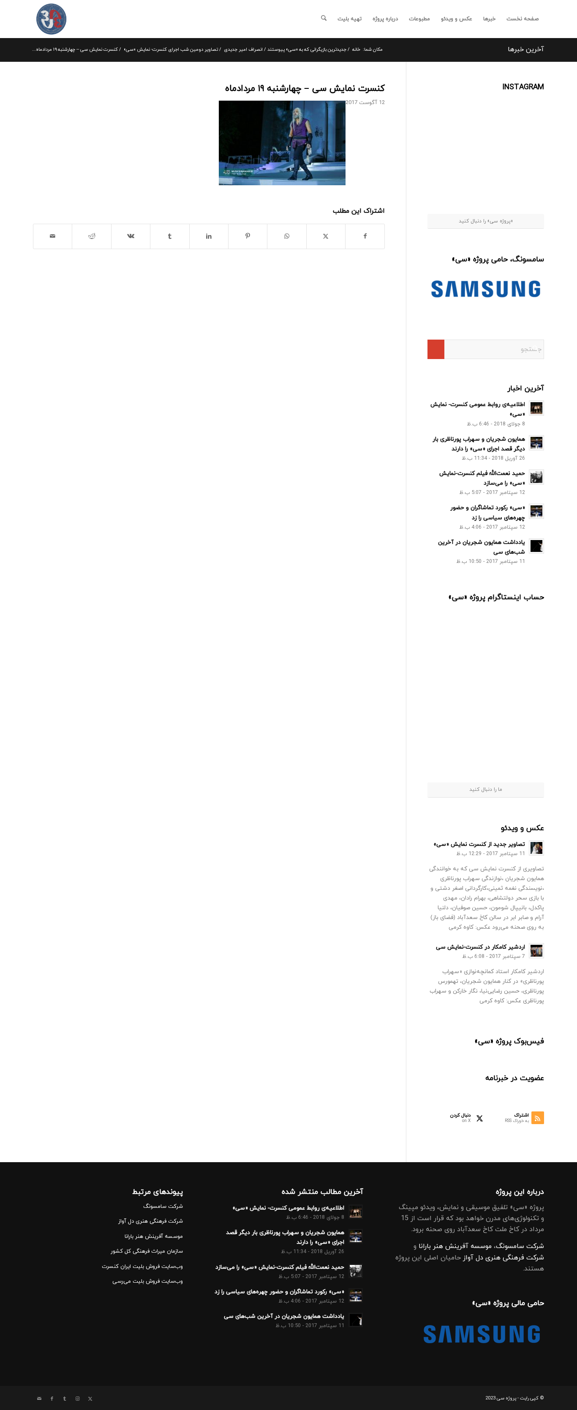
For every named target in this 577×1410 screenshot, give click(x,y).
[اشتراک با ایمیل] (52, 236)
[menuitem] (522, 19)
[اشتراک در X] (326, 236)
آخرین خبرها (526, 49)
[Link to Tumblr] (64, 1399)
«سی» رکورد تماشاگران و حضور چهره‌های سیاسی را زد (279, 1292)
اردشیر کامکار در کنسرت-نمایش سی (480, 947)
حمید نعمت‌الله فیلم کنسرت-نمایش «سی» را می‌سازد (279, 1267)
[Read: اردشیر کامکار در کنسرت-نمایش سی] (536, 950)
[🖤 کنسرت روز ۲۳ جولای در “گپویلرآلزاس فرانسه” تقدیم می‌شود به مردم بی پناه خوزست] (457, 633)
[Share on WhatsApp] (286, 236)
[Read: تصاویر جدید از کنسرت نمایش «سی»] (536, 848)
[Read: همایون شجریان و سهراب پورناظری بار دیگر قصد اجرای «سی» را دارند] (536, 442)
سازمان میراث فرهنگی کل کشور (147, 1251)
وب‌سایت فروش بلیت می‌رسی (147, 1281)
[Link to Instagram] (77, 1399)
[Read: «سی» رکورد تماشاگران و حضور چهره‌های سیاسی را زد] (536, 511)
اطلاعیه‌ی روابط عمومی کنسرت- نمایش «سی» (288, 1208)
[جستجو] (324, 19)
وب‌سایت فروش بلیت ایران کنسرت (142, 1266)
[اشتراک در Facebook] (365, 236)
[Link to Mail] (39, 1399)
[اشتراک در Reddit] (91, 236)
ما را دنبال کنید (485, 789)
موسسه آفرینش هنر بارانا (455, 1246)
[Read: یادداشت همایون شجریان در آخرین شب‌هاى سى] (536, 546)
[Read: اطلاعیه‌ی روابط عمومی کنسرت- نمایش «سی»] (536, 408)
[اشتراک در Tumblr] (169, 236)
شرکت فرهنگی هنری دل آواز (503, 1257)
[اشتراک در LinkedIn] (209, 236)
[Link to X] (90, 1399)
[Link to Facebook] (52, 1399)
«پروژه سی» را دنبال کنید (486, 221)
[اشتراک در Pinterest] (248, 236)
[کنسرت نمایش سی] (51, 19)
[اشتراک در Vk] (131, 236)
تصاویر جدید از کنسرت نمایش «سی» (479, 844)
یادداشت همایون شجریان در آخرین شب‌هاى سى (284, 1316)
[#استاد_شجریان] (524, 113)
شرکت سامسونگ (520, 1246)
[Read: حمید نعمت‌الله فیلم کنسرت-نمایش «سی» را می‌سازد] (536, 477)
